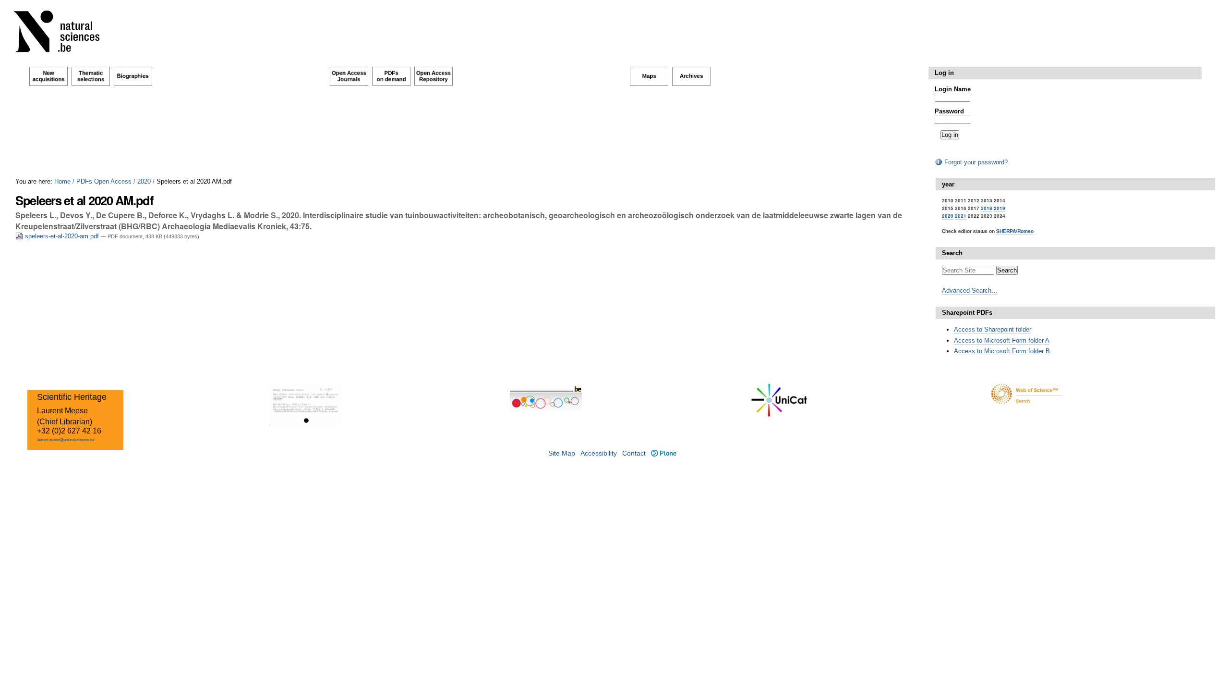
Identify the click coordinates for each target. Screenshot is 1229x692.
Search (952, 253)
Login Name (953, 89)
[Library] (63, 33)
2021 (960, 215)
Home (62, 181)
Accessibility (598, 453)
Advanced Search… (970, 290)
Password (949, 111)
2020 (144, 181)
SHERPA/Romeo (1015, 231)
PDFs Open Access (104, 181)
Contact (634, 453)
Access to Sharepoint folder (992, 329)
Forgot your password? (975, 162)
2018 (986, 208)
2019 (999, 208)
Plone (664, 453)
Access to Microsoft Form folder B (1002, 351)
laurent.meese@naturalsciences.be (65, 440)
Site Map (561, 453)
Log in (944, 72)
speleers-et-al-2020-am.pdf (62, 236)
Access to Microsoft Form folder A (1001, 340)
